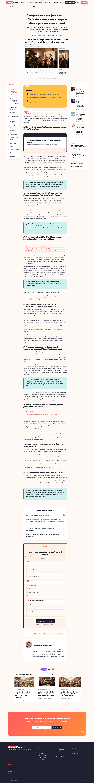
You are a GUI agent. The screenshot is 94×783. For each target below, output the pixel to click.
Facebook (37, 633)
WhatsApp (54, 633)
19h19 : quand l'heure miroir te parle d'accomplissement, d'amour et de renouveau (81, 129)
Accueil (9, 6)
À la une (22, 2)
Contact (9, 773)
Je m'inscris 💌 (57, 727)
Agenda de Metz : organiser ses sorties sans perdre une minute (40, 416)
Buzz (12, 2)
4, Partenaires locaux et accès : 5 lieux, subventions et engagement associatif (14, 119)
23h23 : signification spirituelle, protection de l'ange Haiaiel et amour (80, 104)
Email (62, 633)
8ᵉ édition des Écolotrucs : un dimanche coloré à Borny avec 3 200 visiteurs (43, 250)
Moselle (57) (58, 751)
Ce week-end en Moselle (60, 756)
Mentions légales (11, 766)
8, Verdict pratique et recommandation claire (14, 151)
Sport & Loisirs (48, 2)
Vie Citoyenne (30, 2)
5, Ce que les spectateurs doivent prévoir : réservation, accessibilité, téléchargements (14, 128)
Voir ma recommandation (45, 621)
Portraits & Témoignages (43, 759)
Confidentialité (11, 769)
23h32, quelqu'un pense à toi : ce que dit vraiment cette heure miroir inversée (81, 117)
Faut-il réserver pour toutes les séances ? (38, 515)
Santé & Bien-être (39, 2)
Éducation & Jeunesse (58, 2)
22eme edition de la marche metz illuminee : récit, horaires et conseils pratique (44, 246)
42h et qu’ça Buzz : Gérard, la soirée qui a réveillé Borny (38, 248)
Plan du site (10, 771)
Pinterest (46, 633)
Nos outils (74, 748)
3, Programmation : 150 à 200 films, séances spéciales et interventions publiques (14, 110)
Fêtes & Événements (70, 2)
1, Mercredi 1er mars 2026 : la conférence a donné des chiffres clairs (14, 91)
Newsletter (84, 2)
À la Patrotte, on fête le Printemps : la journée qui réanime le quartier (41, 414)
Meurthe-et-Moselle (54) (61, 754)
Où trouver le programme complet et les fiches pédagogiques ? (40, 529)
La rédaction (75, 753)
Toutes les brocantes (60, 749)
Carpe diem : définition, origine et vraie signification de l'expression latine (78, 147)
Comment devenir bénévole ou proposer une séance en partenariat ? (42, 535)
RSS (85, 780)
